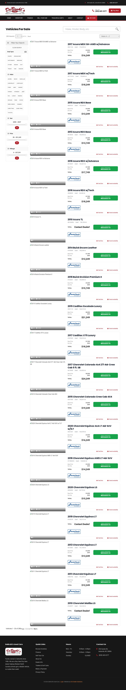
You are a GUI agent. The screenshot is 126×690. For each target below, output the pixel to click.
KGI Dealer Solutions (76, 681)
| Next (28, 36)
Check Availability (113, 66)
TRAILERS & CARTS (58, 18)
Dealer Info (39, 662)
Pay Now (116, 10)
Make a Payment (41, 669)
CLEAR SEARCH (17, 47)
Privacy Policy (40, 672)
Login (61, 681)
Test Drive (100, 66)
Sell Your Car (40, 655)
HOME (9, 18)
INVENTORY (19, 18)
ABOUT (70, 18)
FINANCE (30, 18)
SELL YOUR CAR (42, 18)
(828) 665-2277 (104, 655)
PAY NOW (92, 18)
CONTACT (80, 18)
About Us (39, 659)
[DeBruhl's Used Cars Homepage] (17, 651)
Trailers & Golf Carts (42, 665)
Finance (38, 652)
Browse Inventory (41, 649)
